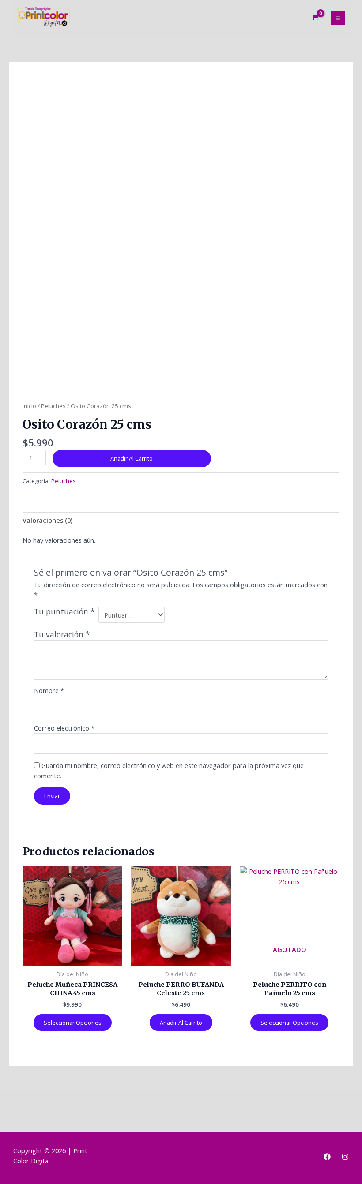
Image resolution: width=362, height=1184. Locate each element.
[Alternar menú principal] (338, 18)
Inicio (29, 406)
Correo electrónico (64, 727)
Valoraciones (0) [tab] (47, 520)
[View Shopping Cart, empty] (315, 18)
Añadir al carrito (131, 458)
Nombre (49, 690)
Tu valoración (62, 634)
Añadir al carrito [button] (181, 1023)
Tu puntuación (64, 612)
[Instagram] (345, 1156)
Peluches (53, 406)
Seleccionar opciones (73, 1023)
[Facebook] (327, 1156)
